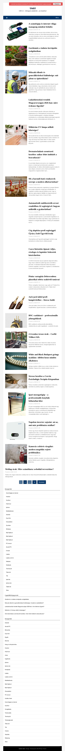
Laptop (8, 554)
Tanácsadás (8, 713)
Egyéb (6, 637)
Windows (8, 529)
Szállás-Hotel (8, 698)
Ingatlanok (7, 659)
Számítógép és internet (12, 493)
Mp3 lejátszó (9, 532)
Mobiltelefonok (10, 511)
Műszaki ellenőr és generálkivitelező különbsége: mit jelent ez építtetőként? (43, 75)
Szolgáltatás (8, 709)
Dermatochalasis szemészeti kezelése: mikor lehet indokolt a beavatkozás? (43, 154)
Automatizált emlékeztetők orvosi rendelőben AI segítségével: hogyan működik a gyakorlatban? (44, 206)
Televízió (8, 572)
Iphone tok (8, 583)
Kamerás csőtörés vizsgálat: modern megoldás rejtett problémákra (41, 449)
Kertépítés (7, 669)
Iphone (8, 507)
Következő (41, 482)
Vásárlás (7, 734)
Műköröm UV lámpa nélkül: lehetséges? (15, 610)
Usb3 (33, 8)
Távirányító (9, 568)
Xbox (7, 590)
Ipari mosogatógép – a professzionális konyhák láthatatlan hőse (39, 398)
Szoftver (8, 500)
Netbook (8, 561)
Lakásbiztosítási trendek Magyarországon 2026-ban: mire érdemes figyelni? (43, 103)
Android (8, 514)
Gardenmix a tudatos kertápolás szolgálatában (17, 599)
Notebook (8, 565)
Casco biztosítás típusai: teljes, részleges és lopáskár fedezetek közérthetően (42, 252)
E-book (8, 550)
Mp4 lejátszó (9, 536)
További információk (47, 4)
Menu (57, 17)
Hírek (6, 655)
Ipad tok (8, 579)
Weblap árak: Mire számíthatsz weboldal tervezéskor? (29, 469)
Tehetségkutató (9, 720)
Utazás (7, 731)
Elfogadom (57, 4)
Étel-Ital (7, 641)
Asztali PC (9, 547)
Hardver (8, 496)
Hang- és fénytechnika (11, 644)
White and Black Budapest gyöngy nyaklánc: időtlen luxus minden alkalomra (44, 357)
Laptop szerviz (10, 558)
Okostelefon (9, 522)
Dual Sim (8, 518)
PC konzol (8, 543)
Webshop (7, 738)
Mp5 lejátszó (9, 540)
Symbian (8, 525)
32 (34, 482)
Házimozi (8, 504)
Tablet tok (8, 586)
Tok (7, 576)
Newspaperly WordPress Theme (38, 748)
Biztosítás (7, 630)
